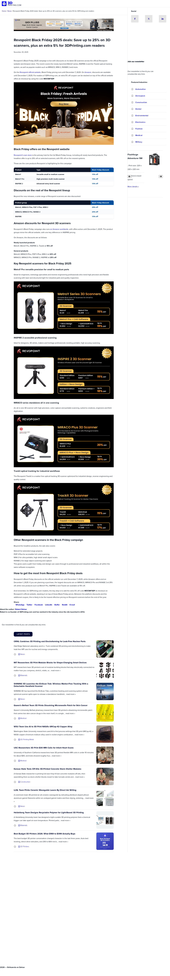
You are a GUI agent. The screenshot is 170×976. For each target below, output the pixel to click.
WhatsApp (20, 604)
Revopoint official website (30, 72)
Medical (138, 135)
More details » (133, 186)
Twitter (29, 604)
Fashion (138, 128)
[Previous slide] (129, 176)
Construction (141, 102)
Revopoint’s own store (23, 155)
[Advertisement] (148, 42)
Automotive (140, 89)
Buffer (57, 604)
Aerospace (140, 95)
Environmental (141, 115)
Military (138, 142)
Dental (138, 109)
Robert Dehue (21, 609)
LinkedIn (48, 604)
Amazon (88, 72)
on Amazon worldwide (59, 229)
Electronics (140, 122)
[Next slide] (161, 176)
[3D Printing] (11, 3)
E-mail (72, 604)
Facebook (39, 604)
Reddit (64, 604)
